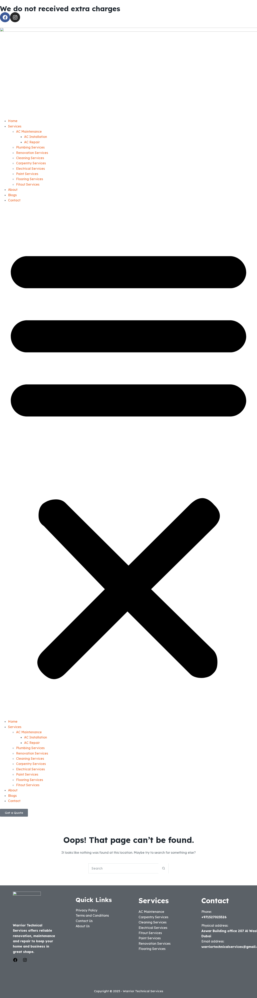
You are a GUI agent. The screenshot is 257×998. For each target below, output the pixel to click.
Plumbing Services (30, 147)
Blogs (12, 195)
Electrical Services (30, 169)
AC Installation (35, 137)
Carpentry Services (31, 163)
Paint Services (27, 174)
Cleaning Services (30, 158)
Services (14, 126)
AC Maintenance (29, 131)
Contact (14, 200)
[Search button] (163, 868)
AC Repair (32, 142)
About (12, 190)
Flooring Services (29, 179)
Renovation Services (32, 153)
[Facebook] (5, 17)
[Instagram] (15, 17)
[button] (128, 461)
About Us (83, 926)
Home (12, 121)
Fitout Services (27, 184)
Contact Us (84, 921)
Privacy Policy (86, 910)
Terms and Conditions (92, 915)
